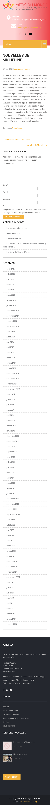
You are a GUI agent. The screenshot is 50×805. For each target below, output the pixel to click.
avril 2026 (10, 290)
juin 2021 (10, 593)
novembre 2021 (13, 567)
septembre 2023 (13, 452)
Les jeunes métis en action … (18, 228)
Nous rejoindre (9, 726)
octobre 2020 (12, 624)
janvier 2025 (11, 368)
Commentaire (9, 163)
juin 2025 (10, 342)
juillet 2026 (11, 274)
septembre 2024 (13, 389)
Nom (5, 185)
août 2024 (11, 394)
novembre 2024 (13, 379)
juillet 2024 (11, 399)
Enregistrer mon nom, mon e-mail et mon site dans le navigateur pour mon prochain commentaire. (24, 211)
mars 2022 (11, 546)
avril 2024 (10, 415)
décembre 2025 (13, 311)
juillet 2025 (11, 337)
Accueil (6, 707)
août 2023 (11, 457)
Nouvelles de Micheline (36, 145)
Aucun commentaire (23, 69)
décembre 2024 (13, 373)
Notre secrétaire (13, 233)
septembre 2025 (13, 326)
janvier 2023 (11, 494)
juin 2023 (10, 467)
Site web (6, 199)
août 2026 (11, 269)
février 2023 (11, 488)
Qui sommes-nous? (11, 710)
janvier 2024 (11, 431)
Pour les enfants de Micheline (16, 139)
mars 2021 (11, 608)
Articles (6, 722)
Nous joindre (11, 777)
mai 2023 (10, 473)
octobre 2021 (12, 572)
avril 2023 (10, 478)
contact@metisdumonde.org (29, 28)
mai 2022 (10, 535)
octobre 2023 (12, 447)
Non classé (17, 128)
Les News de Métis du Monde (18, 252)
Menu (8, 44)
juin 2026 (10, 279)
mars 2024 (11, 420)
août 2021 (11, 582)
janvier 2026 (11, 305)
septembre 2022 (13, 514)
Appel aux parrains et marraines (16, 718)
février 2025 (11, 363)
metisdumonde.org (29, 801)
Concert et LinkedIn (14, 239)
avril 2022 (10, 541)
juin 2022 (10, 530)
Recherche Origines (11, 714)
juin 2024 (10, 405)
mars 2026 (11, 295)
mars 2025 (11, 358)
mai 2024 (10, 410)
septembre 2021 (13, 577)
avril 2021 (10, 603)
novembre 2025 (13, 316)
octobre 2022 (12, 509)
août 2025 (11, 332)
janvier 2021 (11, 619)
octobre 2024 (12, 384)
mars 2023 (11, 483)
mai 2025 (10, 347)
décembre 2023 (13, 436)
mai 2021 (10, 598)
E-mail (6, 192)
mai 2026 (10, 285)
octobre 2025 (12, 321)
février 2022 (11, 551)
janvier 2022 (11, 556)
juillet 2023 (11, 462)
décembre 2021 (13, 561)
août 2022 (11, 520)
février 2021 (11, 614)
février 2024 (11, 426)
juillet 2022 (11, 525)
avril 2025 (10, 352)
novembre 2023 (13, 441)
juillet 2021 (11, 588)
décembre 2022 (13, 499)
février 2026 (11, 300)
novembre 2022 (13, 504)
